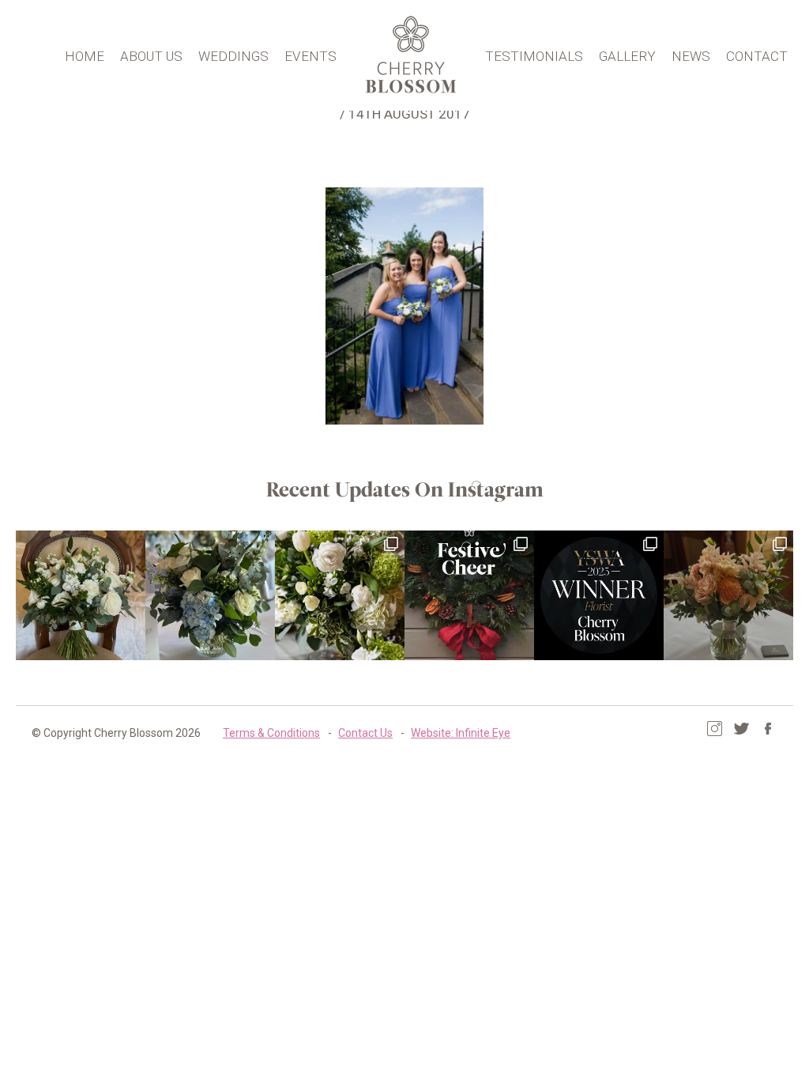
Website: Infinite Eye (460, 733)
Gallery (627, 56)
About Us (151, 56)
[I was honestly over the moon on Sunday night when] (599, 595)
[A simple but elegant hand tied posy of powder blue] (210, 595)
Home (84, 56)
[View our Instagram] (715, 728)
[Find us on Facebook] (768, 728)
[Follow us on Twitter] (741, 728)
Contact (757, 56)
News (691, 56)
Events (310, 56)
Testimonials (534, 56)
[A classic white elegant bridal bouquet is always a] (80, 595)
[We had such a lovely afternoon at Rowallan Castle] (728, 595)
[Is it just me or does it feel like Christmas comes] (469, 595)
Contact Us (365, 733)
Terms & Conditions (271, 733)
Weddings (233, 56)
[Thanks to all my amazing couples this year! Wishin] (339, 595)
